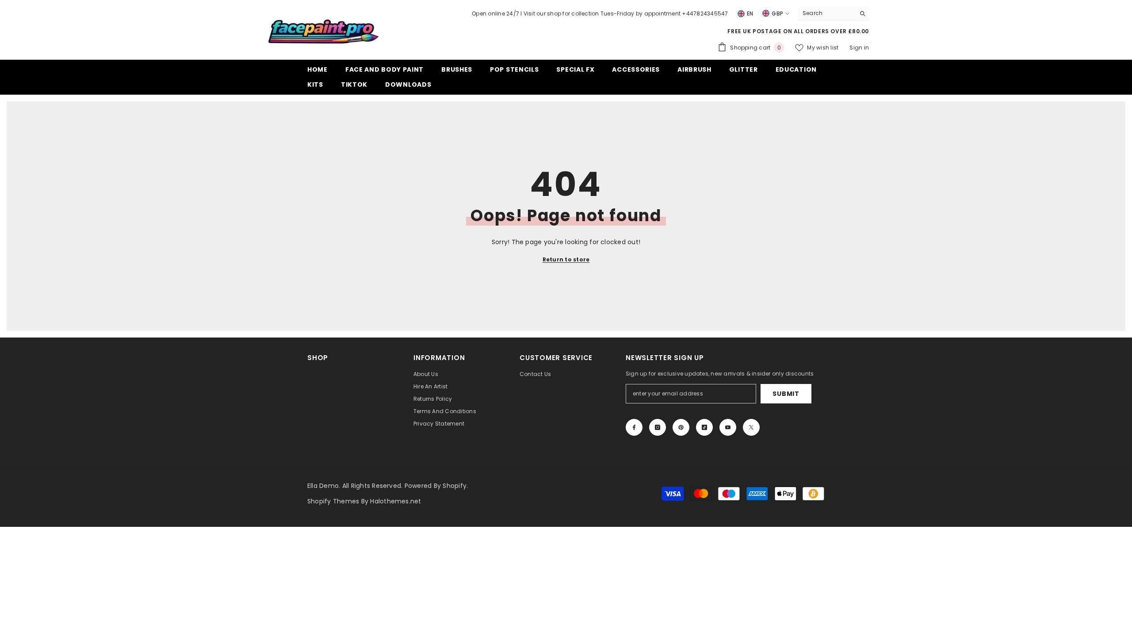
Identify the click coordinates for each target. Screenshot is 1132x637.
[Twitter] (751, 427)
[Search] (833, 13)
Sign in (859, 47)
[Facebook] (634, 427)
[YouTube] (727, 427)
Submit (786, 393)
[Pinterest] (681, 427)
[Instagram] (657, 427)
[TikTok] (704, 427)
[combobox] (826, 13)
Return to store (566, 259)
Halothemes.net (395, 501)
